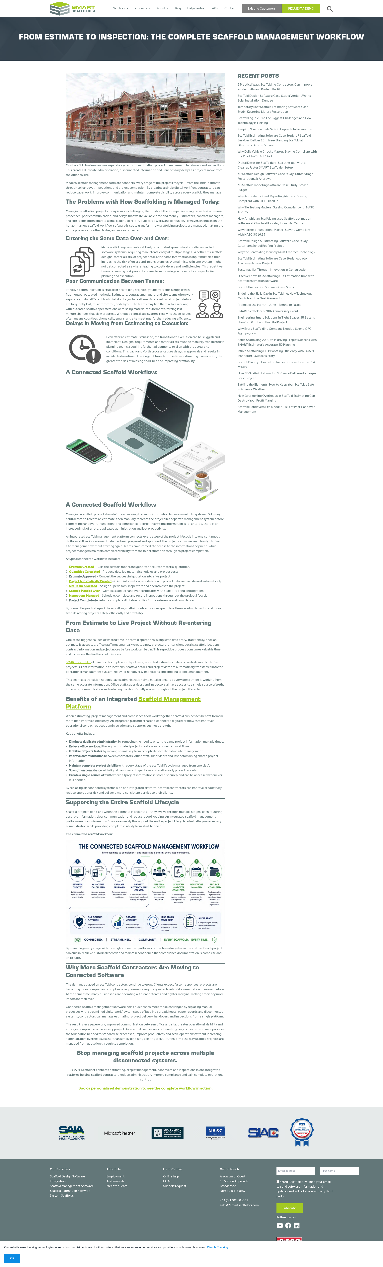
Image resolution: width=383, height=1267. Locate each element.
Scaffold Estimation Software (70, 1191)
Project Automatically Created (90, 581)
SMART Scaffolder (78, 662)
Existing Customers (262, 8)
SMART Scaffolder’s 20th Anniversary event (268, 311)
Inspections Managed (84, 595)
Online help (171, 1176)
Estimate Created (81, 567)
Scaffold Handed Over (84, 591)
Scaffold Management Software (72, 1186)
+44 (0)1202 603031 (234, 1200)
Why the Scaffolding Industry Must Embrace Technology (276, 252)
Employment (115, 1176)
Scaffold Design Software (67, 1176)
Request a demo (301, 8)
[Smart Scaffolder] (72, 8)
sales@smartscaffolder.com (239, 1205)
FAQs (167, 1181)
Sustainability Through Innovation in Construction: (273, 269)
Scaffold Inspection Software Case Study (266, 287)
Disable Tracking (217, 1247)
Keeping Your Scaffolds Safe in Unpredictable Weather (275, 129)
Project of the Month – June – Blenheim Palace (269, 305)
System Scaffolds (62, 1195)
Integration (58, 1181)
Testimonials (115, 1181)
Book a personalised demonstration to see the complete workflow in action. (145, 1088)
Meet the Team (117, 1186)
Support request (174, 1186)
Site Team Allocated (83, 586)
